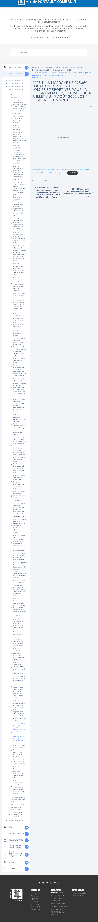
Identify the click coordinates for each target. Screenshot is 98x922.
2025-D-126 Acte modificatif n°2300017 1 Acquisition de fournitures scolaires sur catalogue (19, 654)
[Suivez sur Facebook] (39, 882)
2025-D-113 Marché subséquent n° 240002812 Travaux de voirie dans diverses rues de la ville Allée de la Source (19, 482)
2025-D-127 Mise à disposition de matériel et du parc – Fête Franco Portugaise (19, 496)
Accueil (35, 67)
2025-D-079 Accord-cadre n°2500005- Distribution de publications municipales (19, 118)
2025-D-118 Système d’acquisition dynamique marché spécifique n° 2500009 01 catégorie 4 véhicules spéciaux (19, 525)
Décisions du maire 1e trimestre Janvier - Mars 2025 (18, 800)
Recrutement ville (79, 893)
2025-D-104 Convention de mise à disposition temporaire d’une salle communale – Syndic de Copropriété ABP (19, 284)
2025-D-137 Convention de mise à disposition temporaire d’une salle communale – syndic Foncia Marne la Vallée (19, 787)
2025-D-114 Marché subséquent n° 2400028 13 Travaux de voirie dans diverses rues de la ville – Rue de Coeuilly (19, 405)
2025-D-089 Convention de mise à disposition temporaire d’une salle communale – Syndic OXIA (19, 269)
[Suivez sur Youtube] (54, 882)
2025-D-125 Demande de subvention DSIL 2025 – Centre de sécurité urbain (18, 641)
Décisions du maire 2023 (15, 83)
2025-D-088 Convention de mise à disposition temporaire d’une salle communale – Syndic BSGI (19, 223)
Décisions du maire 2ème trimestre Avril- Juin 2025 (17, 95)
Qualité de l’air (78, 895)
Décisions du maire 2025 (15, 90)
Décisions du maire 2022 (15, 80)
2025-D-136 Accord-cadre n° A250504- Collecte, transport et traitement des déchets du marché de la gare (19, 751)
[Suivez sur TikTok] (58, 882)
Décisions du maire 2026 (15, 821)
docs (41, 67)
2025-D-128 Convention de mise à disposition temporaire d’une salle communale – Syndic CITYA (19, 772)
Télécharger (72, 173)
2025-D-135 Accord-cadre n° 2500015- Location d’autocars (19, 762)
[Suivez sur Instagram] (43, 882)
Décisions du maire (52, 67)
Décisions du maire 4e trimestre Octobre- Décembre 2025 (18, 814)
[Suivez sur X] (50, 882)
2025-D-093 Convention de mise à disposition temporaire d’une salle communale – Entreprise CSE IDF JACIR (19, 208)
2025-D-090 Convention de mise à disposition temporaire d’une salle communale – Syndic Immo (19, 171)
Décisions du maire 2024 (15, 86)
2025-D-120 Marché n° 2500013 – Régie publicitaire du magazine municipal (19, 556)
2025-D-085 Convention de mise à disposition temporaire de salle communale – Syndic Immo (19, 237)
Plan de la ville (35, 910)
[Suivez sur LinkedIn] (47, 882)
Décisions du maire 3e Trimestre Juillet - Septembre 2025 (18, 807)
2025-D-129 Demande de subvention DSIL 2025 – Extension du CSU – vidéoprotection (19, 668)
